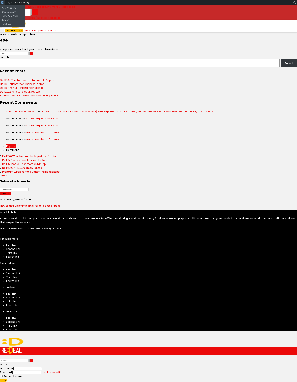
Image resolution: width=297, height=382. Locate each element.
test (4, 175)
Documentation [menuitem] (9, 12)
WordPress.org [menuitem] (9, 8)
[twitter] (3, 235)
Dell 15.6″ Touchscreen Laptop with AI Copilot (27, 80)
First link (11, 245)
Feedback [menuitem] (6, 24)
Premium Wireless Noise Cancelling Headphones (29, 95)
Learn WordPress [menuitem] (10, 16)
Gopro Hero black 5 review (42, 132)
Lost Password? (51, 372)
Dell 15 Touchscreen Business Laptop (22, 84)
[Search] (34, 12)
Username (6, 368)
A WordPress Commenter (22, 111)
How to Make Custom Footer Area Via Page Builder (30, 228)
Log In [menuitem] (9, 2)
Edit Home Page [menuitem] (22, 2)
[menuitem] (2, 2)
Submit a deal (15, 30)
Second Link (13, 249)
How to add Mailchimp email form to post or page (30, 206)
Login (3, 380)
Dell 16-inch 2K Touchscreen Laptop (22, 88)
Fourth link (12, 257)
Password (6, 372)
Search (4, 57)
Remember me (12, 376)
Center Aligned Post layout (42, 118)
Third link (11, 253)
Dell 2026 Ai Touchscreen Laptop (20, 91)
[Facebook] (1, 235)
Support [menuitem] (5, 20)
